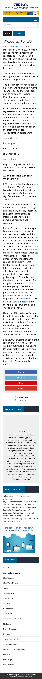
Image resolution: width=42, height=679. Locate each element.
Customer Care (9, 593)
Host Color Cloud (25, 677)
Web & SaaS (7, 654)
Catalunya (24, 298)
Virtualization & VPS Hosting (14, 649)
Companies (7, 588)
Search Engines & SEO (11, 639)
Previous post (23, 397)
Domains (6, 603)
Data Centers (8, 598)
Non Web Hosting (10, 628)
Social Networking (10, 644)
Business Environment (11, 572)
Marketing (7, 623)
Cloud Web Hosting (10, 582)
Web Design (7, 659)
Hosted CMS (8, 613)
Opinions (6, 633)
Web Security (8, 664)
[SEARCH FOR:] (21, 24)
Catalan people (21, 301)
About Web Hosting (10, 567)
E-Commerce (8, 608)
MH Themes (33, 675)
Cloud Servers (8, 577)
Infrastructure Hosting (11, 618)
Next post (19, 400)
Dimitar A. (14, 46)
